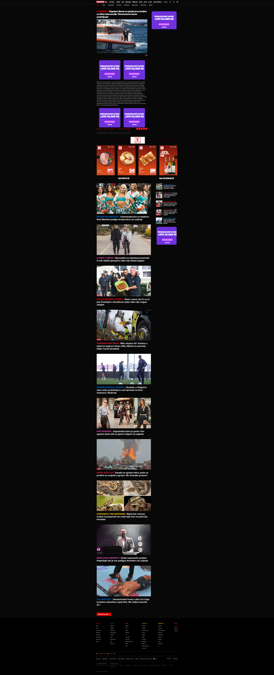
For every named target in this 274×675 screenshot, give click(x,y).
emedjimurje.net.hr (114, 665)
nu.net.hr (171, 665)
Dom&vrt (143, 628)
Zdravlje (143, 643)
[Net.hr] (175, 659)
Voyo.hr (107, 665)
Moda (143, 637)
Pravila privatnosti (130, 658)
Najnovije (176, 628)
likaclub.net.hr (113, 667)
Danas (98, 623)
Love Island (128, 637)
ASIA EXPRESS (157, 2)
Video (176, 626)
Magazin (128, 2)
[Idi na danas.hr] (101, 2)
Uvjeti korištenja (112, 658)
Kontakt (136, 658)
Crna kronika (111, 5)
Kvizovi (159, 641)
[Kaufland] (137, 140)
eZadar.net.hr (165, 665)
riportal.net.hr (145, 665)
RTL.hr (97, 665)
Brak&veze (144, 626)
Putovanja (144, 639)
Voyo (126, 646)
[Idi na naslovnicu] (112, 3)
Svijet (103, 5)
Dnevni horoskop (161, 630)
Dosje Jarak (143, 5)
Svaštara (159, 639)
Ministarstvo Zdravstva (102, 133)
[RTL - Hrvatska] (169, 659)
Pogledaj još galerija (103, 614)
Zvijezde (127, 626)
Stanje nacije (135, 5)
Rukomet (112, 628)
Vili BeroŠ (127, 133)
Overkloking (160, 634)
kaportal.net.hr (128, 665)
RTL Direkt (126, 5)
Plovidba (116, 133)
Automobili (144, 648)
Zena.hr (102, 665)
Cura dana (160, 628)
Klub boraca (113, 630)
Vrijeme (150, 5)
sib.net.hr (122, 665)
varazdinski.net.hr (136, 665)
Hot (123, 2)
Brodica (121, 133)
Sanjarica (176, 630)
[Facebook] (137, 129)
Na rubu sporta (113, 632)
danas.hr (112, 129)
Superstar (127, 639)
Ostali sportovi (113, 639)
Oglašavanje (105, 658)
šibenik (110, 133)
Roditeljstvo (144, 641)
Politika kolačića (121, 658)
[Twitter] (139, 129)
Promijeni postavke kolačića (146, 658)
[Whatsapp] (142, 129)
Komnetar (160, 632)
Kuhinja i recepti (145, 630)
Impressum (98, 658)
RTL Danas (119, 5)
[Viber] (144, 129)
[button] (98, 157)
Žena (140, 2)
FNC (111, 641)
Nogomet (112, 626)
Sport (118, 2)
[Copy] (146, 129)
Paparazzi (127, 632)
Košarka (112, 634)
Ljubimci (143, 634)
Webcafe (135, 2)
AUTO (145, 2)
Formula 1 (112, 643)
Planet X (159, 637)
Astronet (160, 626)
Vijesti (98, 5)
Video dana (160, 643)
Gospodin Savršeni (129, 641)
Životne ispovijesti (145, 646)
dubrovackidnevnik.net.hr (154, 665)
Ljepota (143, 632)
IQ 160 (150, 2)
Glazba (127, 630)
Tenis (111, 637)
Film (126, 628)
